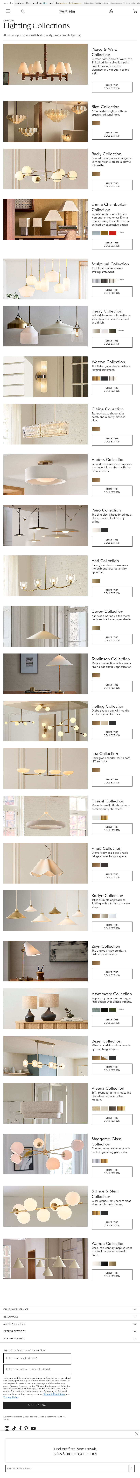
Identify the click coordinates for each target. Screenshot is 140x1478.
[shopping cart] (135, 11)
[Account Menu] (111, 11)
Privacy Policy (11, 1397)
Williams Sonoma (115, 3)
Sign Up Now (37, 1405)
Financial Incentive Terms (50, 1417)
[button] (23, 11)
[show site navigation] (8, 11)
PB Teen (105, 3)
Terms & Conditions (54, 1394)
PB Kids (98, 3)
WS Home (126, 3)
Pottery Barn (89, 3)
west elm (8, 3)
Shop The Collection (112, 87)
